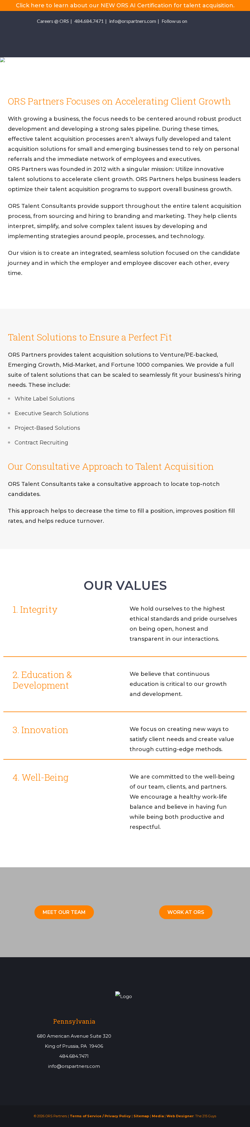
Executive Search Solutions (52, 413)
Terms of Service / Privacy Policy (100, 1116)
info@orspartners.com (132, 21)
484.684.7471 (89, 21)
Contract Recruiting (41, 442)
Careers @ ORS (53, 21)
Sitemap (141, 1116)
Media (158, 1116)
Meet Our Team (64, 912)
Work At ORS (185, 912)
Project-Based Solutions (47, 428)
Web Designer (180, 1116)
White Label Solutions (45, 398)
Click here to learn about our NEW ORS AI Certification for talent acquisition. (125, 5)
